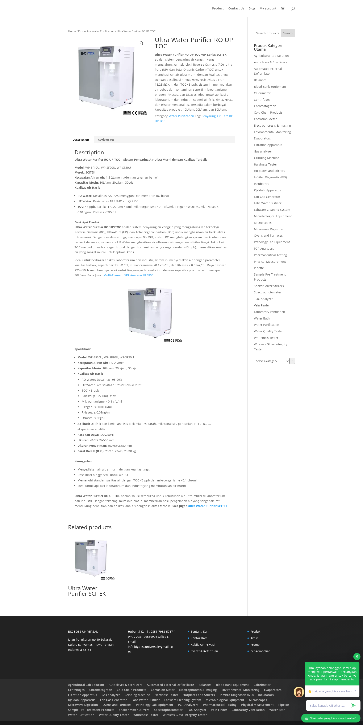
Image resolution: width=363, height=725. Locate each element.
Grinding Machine (266, 158)
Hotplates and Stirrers (269, 171)
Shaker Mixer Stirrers (269, 286)
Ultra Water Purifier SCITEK (207, 506)
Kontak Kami (199, 638)
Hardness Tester (265, 164)
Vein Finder (262, 305)
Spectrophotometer (267, 292)
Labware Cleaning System (272, 210)
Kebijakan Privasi (203, 645)
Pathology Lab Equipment (272, 242)
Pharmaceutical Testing (270, 255)
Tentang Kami (200, 632)
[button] (141, 43)
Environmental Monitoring (272, 132)
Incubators (261, 184)
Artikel (254, 638)
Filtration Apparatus (268, 145)
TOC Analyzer (263, 299)
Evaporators (262, 138)
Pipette (259, 268)
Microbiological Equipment (273, 216)
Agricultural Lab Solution (271, 56)
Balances (260, 80)
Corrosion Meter (265, 119)
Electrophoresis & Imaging (272, 125)
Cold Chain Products (268, 112)
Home (72, 31)
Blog (252, 8)
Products (83, 31)
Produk (255, 632)
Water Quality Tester (268, 331)
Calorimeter (262, 93)
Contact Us (236, 8)
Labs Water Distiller (267, 203)
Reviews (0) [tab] (106, 140)
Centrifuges (262, 100)
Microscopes (263, 223)
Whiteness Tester (266, 338)
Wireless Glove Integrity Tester (185, 715)
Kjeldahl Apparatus (267, 190)
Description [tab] (80, 140)
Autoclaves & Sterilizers (270, 62)
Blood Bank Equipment (270, 87)
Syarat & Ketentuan (204, 651)
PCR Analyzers (264, 249)
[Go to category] (292, 361)
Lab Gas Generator (267, 197)
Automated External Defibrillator (170, 685)
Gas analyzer (263, 151)
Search (288, 33)
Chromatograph (265, 106)
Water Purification (103, 31)
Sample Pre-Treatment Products (91, 710)
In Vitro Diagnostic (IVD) (270, 177)
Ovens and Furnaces (268, 235)
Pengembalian (260, 651)
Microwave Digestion (268, 229)
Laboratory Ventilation (269, 312)
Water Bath (262, 318)
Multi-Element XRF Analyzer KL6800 (128, 275)
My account (268, 8)
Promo (254, 645)
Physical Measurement (270, 262)
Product (218, 8)
